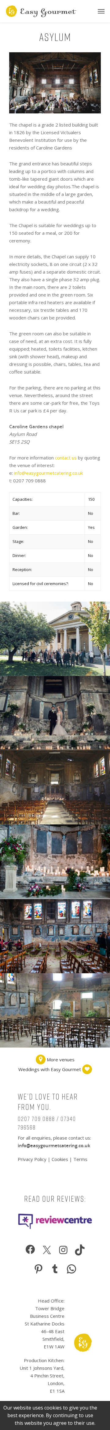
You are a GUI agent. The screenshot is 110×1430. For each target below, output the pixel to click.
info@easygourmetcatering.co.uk (48, 473)
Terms (80, 1159)
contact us (66, 458)
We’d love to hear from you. (48, 1102)
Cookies (60, 1159)
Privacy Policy (33, 1159)
